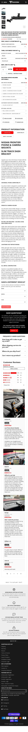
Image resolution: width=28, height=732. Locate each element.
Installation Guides (6, 659)
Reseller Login (4, 681)
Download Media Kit (6, 670)
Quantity (3, 67)
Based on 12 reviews (8, 366)
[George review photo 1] (14, 503)
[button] (6, 373)
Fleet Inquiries (4, 666)
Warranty (3, 648)
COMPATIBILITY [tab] (20, 132)
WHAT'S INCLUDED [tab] (7, 136)
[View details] (14, 593)
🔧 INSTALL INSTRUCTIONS (14, 73)
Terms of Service (5, 653)
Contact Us (4, 668)
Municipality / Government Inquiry (9, 686)
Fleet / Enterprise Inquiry (7, 683)
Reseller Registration (6, 679)
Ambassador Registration (7, 675)
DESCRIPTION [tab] (7, 132)
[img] (14, 425)
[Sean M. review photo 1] (14, 457)
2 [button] (10, 573)
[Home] (14, 2)
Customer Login (5, 661)
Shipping (3, 646)
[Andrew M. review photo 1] (14, 403)
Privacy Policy (4, 655)
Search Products (5, 657)
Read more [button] (7, 446)
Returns (3, 651)
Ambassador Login (6, 677)
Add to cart (20, 69)
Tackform (11, 724)
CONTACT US (14, 330)
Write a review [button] (14, 368)
